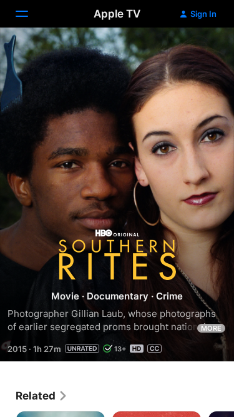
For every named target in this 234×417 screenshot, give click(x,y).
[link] (42, 396)
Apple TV (117, 14)
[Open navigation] (29, 14)
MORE (211, 328)
